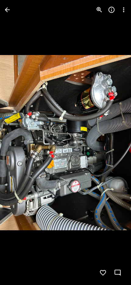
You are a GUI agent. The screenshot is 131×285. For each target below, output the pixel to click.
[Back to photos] (7, 9)
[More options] (124, 10)
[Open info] (111, 10)
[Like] (103, 272)
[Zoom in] (99, 10)
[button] (17, 142)
